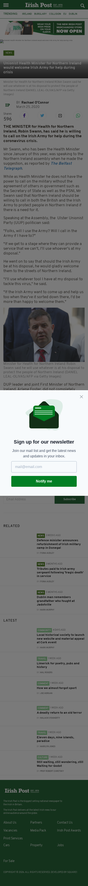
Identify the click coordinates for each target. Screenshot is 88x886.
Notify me (44, 481)
